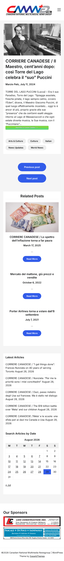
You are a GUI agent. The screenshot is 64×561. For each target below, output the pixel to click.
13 (32, 461)
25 (16, 471)
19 (24, 466)
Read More (32, 259)
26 (24, 471)
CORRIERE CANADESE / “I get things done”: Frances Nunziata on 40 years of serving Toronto (30, 368)
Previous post (32, 167)
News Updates (15, 147)
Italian (48, 141)
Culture (34, 141)
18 (17, 466)
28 (39, 471)
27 (32, 471)
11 (17, 461)
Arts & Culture (15, 141)
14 (39, 461)
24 (9, 471)
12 (24, 461)
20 (32, 466)
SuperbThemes (37, 556)
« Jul (8, 485)
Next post (32, 178)
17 (9, 466)
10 (9, 461)
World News (37, 147)
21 (39, 466)
